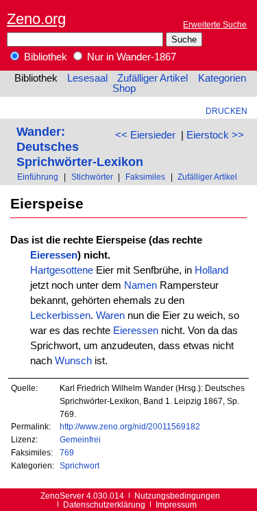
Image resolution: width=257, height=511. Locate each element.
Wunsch (73, 360)
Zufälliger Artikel (152, 78)
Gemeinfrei (80, 439)
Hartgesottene (61, 270)
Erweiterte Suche (215, 24)
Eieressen (53, 255)
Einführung (37, 176)
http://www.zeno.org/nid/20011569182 (130, 426)
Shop (124, 88)
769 (67, 452)
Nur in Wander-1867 (130, 56)
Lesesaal (87, 78)
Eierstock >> (215, 135)
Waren (110, 315)
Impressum (176, 504)
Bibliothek (44, 56)
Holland (211, 270)
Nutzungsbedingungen (177, 495)
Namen (140, 285)
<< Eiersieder (145, 135)
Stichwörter (92, 176)
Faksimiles (145, 176)
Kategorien (222, 78)
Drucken (226, 110)
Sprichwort (79, 465)
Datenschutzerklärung (104, 504)
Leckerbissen (60, 315)
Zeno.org (36, 18)
